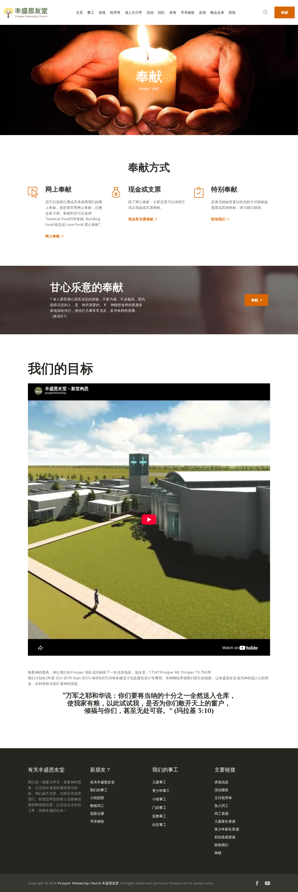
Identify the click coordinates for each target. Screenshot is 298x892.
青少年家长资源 (226, 829)
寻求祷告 (188, 12)
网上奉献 (52, 236)
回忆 (161, 12)
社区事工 (159, 824)
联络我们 (218, 219)
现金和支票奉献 (141, 219)
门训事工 (159, 807)
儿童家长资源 (225, 821)
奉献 (284, 12)
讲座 (172, 12)
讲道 (102, 12)
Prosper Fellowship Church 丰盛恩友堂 (88, 883)
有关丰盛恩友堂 (102, 782)
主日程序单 (223, 797)
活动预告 (221, 789)
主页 (79, 12)
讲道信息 (221, 782)
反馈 (202, 12)
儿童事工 (159, 782)
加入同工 (221, 805)
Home (144, 88)
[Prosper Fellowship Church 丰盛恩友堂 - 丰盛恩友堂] (25, 12)
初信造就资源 (225, 837)
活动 (150, 12)
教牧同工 (97, 805)
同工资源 (221, 813)
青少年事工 (161, 790)
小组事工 (159, 799)
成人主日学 (133, 12)
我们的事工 (99, 789)
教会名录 (217, 12)
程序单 (115, 12)
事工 (90, 12)
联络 (232, 12)
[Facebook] (257, 883)
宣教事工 (159, 816)
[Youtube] (267, 883)
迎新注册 (97, 813)
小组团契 (97, 797)
